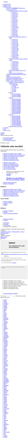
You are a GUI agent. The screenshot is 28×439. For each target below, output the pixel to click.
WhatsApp (3, 238)
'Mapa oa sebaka (16, 231)
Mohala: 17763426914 (8, 183)
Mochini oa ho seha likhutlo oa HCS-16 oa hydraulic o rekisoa (15, 178)
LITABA (5, 220)
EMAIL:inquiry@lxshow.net (10, 182)
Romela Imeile (4, 236)
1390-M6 (8, 175)
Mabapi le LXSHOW (8, 219)
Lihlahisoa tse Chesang (6, 231)
